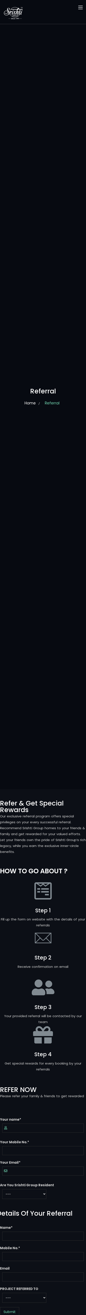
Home (30, 403)
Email (5, 1268)
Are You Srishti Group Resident (27, 1185)
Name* (6, 1227)
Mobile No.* (10, 1248)
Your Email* (10, 1162)
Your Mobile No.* (14, 1142)
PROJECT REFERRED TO (19, 1288)
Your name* (10, 1119)
